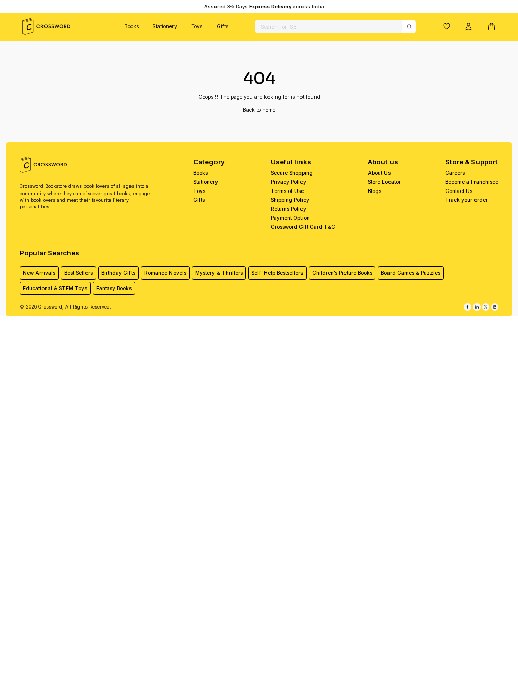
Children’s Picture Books (342, 273)
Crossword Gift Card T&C (303, 227)
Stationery (164, 26)
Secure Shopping (292, 173)
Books (131, 26)
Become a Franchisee (471, 182)
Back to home (259, 110)
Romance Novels (165, 273)
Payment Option (290, 218)
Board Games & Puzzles (410, 273)
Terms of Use (287, 191)
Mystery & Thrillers (219, 273)
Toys (196, 26)
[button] (447, 26)
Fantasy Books (114, 288)
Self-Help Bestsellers (277, 273)
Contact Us (458, 191)
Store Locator (384, 182)
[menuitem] (131, 26)
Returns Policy (288, 209)
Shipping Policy (290, 200)
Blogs (374, 191)
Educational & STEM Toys (55, 288)
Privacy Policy (288, 182)
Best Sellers (78, 273)
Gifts (222, 26)
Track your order (466, 200)
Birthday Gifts (118, 273)
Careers (455, 173)
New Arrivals (39, 273)
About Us (379, 173)
